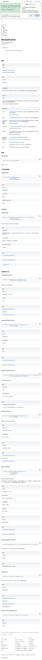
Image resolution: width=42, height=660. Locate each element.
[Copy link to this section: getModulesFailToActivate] (15, 370)
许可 (14, 654)
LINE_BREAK (4, 82)
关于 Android (3, 654)
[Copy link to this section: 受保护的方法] (10, 272)
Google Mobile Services (32, 646)
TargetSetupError (6, 264)
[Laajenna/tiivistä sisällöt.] (7, 25)
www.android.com (31, 645)
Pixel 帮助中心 (30, 641)
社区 (8, 654)
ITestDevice (11, 90)
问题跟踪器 (30, 650)
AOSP (2, 21)
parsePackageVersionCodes (15, 137)
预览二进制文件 (4, 645)
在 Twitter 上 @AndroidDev (19, 641)
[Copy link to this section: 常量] (5, 152)
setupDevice (12, 142)
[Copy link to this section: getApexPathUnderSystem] (16, 320)
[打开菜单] (2, 1)
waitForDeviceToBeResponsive (15, 147)
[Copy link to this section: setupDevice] (9, 572)
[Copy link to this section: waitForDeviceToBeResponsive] (18, 610)
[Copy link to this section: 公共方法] (8, 209)
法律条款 (11, 654)
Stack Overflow (31, 648)
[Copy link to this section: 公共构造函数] (10, 169)
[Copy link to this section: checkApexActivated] (13, 275)
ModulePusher (5, 90)
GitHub (2, 650)
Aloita (37, 15)
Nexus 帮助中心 (31, 643)
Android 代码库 (4, 639)
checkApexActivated (13, 111)
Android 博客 (17, 643)
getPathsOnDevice (13, 126)
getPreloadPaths (12, 131)
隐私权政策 (18, 654)
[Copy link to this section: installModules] (9, 213)
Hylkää (30, 15)
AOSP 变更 (12, 9)
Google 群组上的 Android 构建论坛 (21, 648)
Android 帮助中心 (31, 639)
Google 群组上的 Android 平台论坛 (21, 646)
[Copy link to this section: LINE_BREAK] (9, 156)
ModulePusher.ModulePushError (8, 70)
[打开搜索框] (22, 1)
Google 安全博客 (18, 645)
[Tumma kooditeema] (40, 159)
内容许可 (12, 632)
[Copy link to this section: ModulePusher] (10, 173)
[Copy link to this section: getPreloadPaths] (11, 467)
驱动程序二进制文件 (4, 648)
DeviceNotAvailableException (8, 255)
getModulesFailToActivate (15, 120)
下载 (2, 643)
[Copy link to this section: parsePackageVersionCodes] (17, 540)
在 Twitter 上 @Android (19, 639)
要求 (2, 641)
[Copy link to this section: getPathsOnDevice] (12, 411)
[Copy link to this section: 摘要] (5, 61)
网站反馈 (22, 654)
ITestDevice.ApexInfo (15, 121)
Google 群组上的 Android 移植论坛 (21, 650)
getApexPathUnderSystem (14, 117)
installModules (5, 100)
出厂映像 (2, 646)
